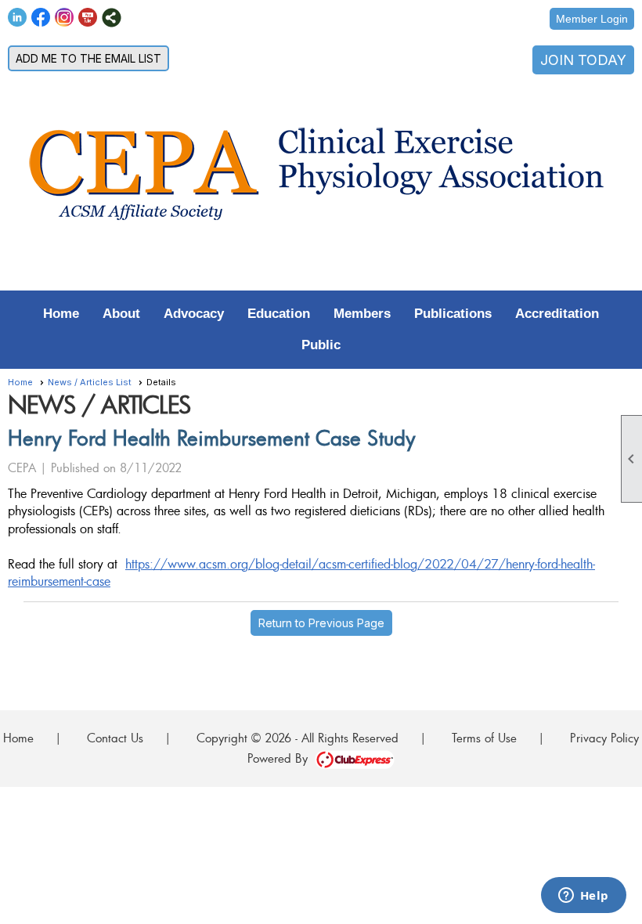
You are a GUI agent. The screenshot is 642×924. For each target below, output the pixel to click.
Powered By (281, 758)
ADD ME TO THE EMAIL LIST (88, 58)
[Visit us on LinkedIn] (17, 17)
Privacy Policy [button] (604, 737)
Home (61, 313)
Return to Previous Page (321, 623)
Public (321, 344)
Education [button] (278, 313)
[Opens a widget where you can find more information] (583, 896)
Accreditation (557, 313)
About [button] (121, 313)
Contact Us (115, 737)
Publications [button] (453, 313)
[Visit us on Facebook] (41, 17)
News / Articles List (90, 382)
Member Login (592, 19)
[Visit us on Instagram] (64, 17)
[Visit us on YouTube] (88, 17)
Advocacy (194, 313)
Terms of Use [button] (484, 737)
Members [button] (362, 313)
